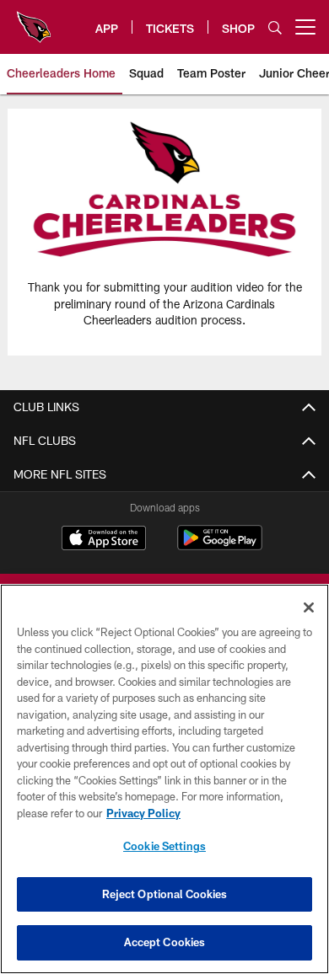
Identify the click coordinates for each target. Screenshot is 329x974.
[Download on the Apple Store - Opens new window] (104, 540)
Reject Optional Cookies (165, 894)
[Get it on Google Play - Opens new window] (220, 546)
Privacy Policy (143, 813)
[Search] (275, 27)
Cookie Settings (164, 846)
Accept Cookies (165, 942)
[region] (164, 779)
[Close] (308, 607)
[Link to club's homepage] (33, 20)
